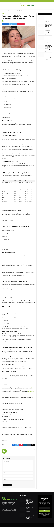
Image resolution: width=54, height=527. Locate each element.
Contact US (43, 7)
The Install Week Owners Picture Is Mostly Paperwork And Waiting (48, 18)
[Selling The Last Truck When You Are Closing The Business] (41, 25)
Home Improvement (25, 7)
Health (36, 7)
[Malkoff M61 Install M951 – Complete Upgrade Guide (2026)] (22, 509)
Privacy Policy (47, 514)
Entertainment (31, 7)
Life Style (19, 7)
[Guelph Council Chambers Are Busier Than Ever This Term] (41, 32)
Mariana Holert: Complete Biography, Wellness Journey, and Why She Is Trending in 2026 (48, 39)
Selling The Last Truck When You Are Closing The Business (48, 25)
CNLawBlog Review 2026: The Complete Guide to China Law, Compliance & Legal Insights (48, 56)
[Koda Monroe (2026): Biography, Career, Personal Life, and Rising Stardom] (18, 37)
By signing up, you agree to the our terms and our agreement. (45, 514)
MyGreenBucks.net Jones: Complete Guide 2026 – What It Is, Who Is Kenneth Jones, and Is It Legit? (48, 47)
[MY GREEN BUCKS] (27, 4)
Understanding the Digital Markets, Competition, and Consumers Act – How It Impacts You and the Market (30, 501)
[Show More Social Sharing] (26, 24)
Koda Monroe (4, 440)
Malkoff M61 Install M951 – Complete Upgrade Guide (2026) (29, 508)
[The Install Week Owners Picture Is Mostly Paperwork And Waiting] (41, 18)
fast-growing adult (30, 387)
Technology (14, 7)
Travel (39, 7)
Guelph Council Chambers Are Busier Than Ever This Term (48, 31)
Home (2, 10)
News (3, 13)
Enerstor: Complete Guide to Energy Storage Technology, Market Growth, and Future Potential (30, 516)
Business (10, 7)
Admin (9, 449)
